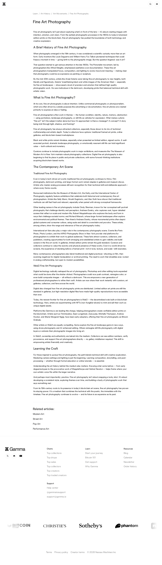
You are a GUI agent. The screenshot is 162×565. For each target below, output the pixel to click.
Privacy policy (61, 552)
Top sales (51, 462)
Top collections (54, 453)
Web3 (84, 299)
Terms (49, 552)
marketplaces (68, 135)
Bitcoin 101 (90, 457)
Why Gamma (91, 466)
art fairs (48, 230)
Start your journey (94, 453)
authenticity (60, 336)
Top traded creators (57, 475)
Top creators (53, 470)
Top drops (52, 457)
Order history (130, 466)
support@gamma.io (56, 496)
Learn (35, 13)
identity (61, 210)
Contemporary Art (51, 167)
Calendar (128, 457)
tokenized (122, 35)
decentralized (100, 299)
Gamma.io (50, 311)
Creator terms (78, 552)
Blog (126, 453)
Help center (52, 487)
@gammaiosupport (56, 492)
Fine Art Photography (79, 13)
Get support (91, 462)
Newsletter (129, 462)
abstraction (122, 115)
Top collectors (54, 466)
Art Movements (60, 13)
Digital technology (41, 271)
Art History (45, 13)
